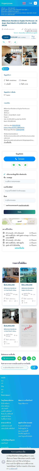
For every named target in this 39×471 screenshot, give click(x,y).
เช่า (2, 383)
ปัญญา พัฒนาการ (23, 403)
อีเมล (5, 196)
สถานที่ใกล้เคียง (7, 229)
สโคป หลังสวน (5, 406)
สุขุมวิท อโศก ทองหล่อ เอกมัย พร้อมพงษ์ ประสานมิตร (14, 9)
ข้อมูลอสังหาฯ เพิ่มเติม (9, 92)
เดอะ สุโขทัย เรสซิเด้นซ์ (7, 428)
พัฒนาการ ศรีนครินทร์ (25, 400)
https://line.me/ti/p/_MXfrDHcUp (14, 127)
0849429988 (20, 129)
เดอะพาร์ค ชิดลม (6, 416)
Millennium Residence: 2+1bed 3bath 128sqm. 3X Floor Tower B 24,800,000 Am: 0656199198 (10, 330)
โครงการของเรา (5, 395)
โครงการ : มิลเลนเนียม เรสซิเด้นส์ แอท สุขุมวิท (25, 33)
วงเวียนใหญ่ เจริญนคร (8, 440)
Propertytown (7, 3)
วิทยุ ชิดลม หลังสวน (7, 400)
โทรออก (21, 159)
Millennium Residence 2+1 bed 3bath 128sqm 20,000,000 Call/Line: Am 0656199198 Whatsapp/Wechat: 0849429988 (10, 289)
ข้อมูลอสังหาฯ (7, 75)
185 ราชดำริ (4, 408)
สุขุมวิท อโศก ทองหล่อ (25, 423)
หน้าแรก (3, 8)
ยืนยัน (19, 212)
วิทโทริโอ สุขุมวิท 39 (24, 433)
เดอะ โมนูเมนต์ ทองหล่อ (25, 436)
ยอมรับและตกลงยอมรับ (12, 205)
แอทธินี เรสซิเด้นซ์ (6, 411)
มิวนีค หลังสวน (5, 403)
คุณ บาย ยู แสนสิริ (23, 431)
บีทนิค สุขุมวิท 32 (23, 428)
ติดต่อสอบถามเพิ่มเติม (8, 354)
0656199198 (16, 125)
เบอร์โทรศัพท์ (8, 187)
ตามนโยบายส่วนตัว (24, 205)
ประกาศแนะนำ (11, 8)
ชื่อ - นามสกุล (8, 177)
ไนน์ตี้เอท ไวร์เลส (6, 419)
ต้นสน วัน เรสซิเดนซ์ (7, 414)
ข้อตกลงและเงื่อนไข (25, 448)
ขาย (2, 381)
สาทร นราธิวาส (6, 423)
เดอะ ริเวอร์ (4, 443)
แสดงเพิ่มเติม (19, 248)
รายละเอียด (7, 103)
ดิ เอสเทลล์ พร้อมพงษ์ (24, 426)
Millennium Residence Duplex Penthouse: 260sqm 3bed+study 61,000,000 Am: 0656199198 (28, 289)
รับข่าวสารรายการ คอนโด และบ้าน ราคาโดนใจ (15, 363)
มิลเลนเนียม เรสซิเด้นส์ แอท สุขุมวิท (10, 11)
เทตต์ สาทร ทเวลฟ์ (6, 426)
